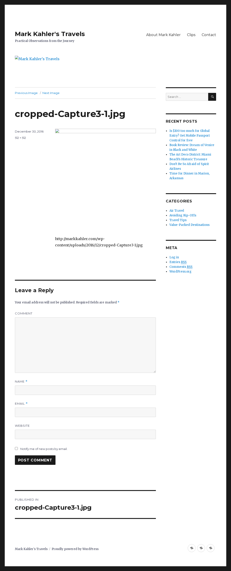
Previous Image (26, 93)
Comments (180, 267)
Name (21, 381)
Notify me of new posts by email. (43, 449)
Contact (209, 35)
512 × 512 (20, 138)
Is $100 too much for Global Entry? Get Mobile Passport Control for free (189, 135)
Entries (178, 262)
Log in (174, 257)
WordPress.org (180, 271)
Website (22, 425)
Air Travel (176, 211)
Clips (191, 35)
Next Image (51, 93)
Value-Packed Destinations (189, 225)
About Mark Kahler (163, 35)
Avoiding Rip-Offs (182, 215)
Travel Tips (178, 220)
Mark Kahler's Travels (50, 34)
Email (21, 404)
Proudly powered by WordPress (75, 549)
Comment (23, 313)
